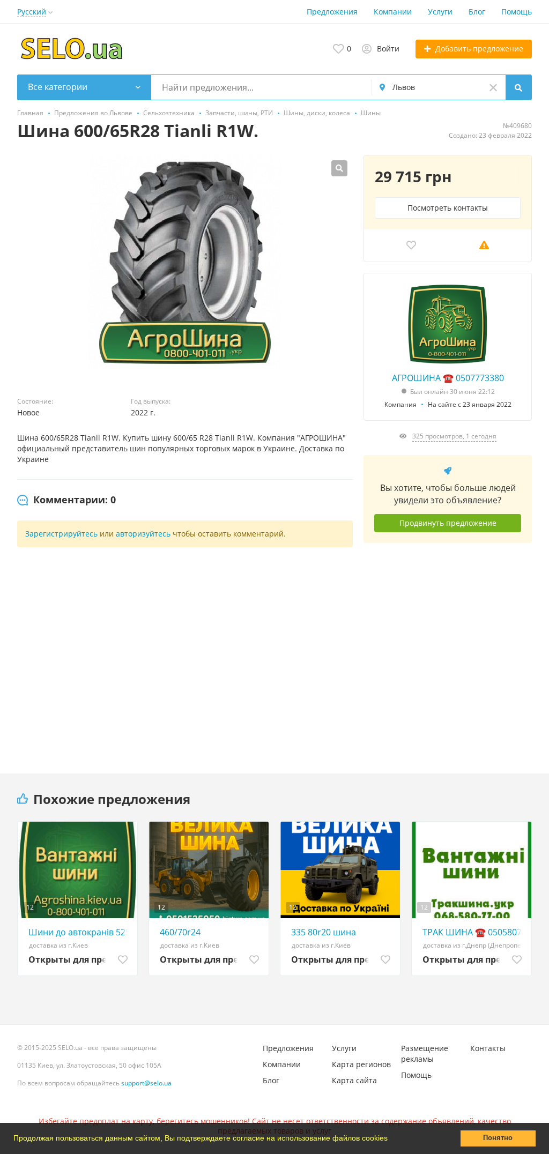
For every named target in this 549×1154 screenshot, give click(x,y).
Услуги (440, 11)
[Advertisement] (447, 650)
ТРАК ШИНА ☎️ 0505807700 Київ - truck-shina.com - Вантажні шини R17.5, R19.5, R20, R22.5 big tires (474, 932)
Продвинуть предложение (447, 523)
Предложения (332, 11)
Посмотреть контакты (447, 208)
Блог (477, 11)
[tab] (66, 500)
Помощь (516, 11)
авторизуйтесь (143, 533)
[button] (391, 1139)
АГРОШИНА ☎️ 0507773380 (448, 378)
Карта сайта (354, 1080)
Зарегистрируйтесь (61, 533)
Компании (393, 11)
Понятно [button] (498, 1138)
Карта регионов (361, 1064)
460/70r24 (180, 932)
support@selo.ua (146, 1083)
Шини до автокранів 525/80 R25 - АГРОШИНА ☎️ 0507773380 (80, 932)
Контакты (488, 1048)
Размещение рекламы (424, 1053)
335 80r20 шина (323, 932)
